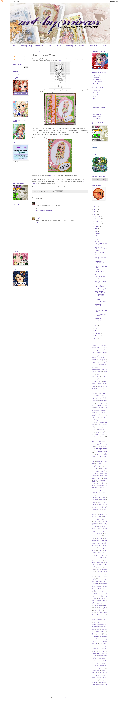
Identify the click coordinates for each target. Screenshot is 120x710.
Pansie (105, 571)
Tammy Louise (95, 653)
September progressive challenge (98, 617)
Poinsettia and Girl (100, 581)
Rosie (104, 600)
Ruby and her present (101, 603)
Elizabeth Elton (95, 459)
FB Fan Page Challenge (99, 470)
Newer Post (35, 249)
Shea (104, 619)
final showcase (103, 471)
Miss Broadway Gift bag (101, 302)
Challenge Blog (26, 46)
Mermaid (94, 547)
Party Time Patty (95, 574)
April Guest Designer (96, 362)
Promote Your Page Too (96, 151)
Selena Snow (94, 616)
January (97, 335)
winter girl (94, 680)
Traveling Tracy (103, 660)
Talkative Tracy (102, 651)
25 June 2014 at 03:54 (49, 203)
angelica (94, 359)
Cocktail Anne (95, 431)
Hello (99, 502)
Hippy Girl (103, 506)
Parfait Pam (102, 573)
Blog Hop (95, 398)
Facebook (39, 46)
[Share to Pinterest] (62, 191)
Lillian (96, 235)
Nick (94, 99)
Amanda (94, 354)
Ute (94, 103)
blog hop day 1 (103, 398)
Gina (93, 485)
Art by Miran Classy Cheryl (97, 366)
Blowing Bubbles (98, 402)
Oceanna (97, 569)
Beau (93, 390)
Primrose (104, 585)
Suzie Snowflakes (95, 646)
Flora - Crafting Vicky (100, 252)
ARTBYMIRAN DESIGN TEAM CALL (99, 262)
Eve (94, 461)
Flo (92, 473)
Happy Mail (103, 499)
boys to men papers (99, 407)
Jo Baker (95, 97)
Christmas (94, 429)
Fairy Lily (105, 463)
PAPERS (95, 573)
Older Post (85, 249)
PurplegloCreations (95, 590)
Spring (99, 633)
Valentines (101, 669)
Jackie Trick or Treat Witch (97, 516)
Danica (93, 441)
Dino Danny (97, 453)
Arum (104, 376)
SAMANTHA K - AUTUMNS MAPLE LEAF (101, 248)
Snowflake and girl (102, 624)
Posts (16, 56)
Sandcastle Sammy (96, 609)
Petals (101, 579)
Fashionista (96, 468)
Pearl (99, 578)
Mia (101, 550)
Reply (37, 212)
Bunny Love (102, 412)
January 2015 (96, 519)
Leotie (99, 528)
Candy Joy (94, 419)
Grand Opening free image (102, 495)
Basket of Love (101, 386)
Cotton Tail (104, 432)
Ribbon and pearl (96, 597)
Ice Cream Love (104, 507)
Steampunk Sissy (95, 639)
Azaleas (99, 383)
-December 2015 (95, 345)
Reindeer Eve (97, 593)
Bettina (102, 392)
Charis (97, 426)
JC (102, 519)
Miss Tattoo (99, 554)
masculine (104, 543)
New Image (99, 564)
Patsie (98, 576)
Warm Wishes (94, 672)
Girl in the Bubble (100, 485)
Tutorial (60, 46)
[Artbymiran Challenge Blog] (20, 200)
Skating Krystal (97, 622)
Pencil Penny (104, 578)
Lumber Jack (96, 542)
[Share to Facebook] (60, 191)
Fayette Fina (104, 468)
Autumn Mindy (97, 381)
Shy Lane (99, 621)
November (98, 219)
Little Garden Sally (97, 533)
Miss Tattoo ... (98, 320)
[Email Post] (53, 191)
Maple (93, 543)
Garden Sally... (98, 233)
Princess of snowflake (96, 586)
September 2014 (102, 616)
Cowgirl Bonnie (104, 434)
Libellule (97, 530)
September (98, 223)
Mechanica (104, 545)
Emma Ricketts (97, 92)
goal (96, 274)
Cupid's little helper (95, 438)
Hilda (97, 506)
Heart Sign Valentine (101, 501)
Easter (99, 456)
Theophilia (104, 657)
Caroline (93, 420)
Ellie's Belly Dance (103, 459)
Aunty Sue (38, 218)
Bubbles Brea (103, 410)
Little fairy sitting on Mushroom (99, 531)
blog (50, 176)
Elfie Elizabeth (101, 458)
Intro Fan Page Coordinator (97, 511)
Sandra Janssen (97, 83)
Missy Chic (94, 557)
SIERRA (105, 621)
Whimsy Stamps (100, 675)
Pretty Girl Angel (103, 583)
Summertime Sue (97, 641)
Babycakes (105, 383)
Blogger (67, 698)
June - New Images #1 (100, 289)
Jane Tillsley (96, 94)
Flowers (99, 478)
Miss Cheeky (101, 552)
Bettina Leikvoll (97, 79)
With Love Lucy (99, 686)
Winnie (104, 677)
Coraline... (97, 308)
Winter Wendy (103, 682)
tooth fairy (94, 658)
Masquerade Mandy (96, 545)
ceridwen (98, 424)
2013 (95, 339)
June (96, 231)
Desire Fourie (39, 203)
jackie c (101, 514)
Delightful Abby (98, 444)
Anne (99, 361)
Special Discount (100, 631)
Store (104, 46)
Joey (106, 519)
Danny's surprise (101, 441)
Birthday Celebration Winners (98, 395)
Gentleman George (101, 483)
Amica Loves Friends (102, 354)
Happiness (97, 255)
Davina (93, 443)
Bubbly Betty (94, 412)
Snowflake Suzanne (96, 626)
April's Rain (104, 362)
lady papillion (100, 524)
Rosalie (95, 598)
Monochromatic (103, 557)
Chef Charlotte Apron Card (100, 281)
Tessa (98, 657)
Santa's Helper (98, 611)
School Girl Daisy (100, 614)
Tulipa (105, 663)
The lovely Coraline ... (100, 276)
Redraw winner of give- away (101, 591)
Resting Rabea (102, 595)
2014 (95, 214)
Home (14, 46)
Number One (99, 568)
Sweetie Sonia (104, 650)
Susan (93, 645)
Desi (97, 446)
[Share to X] (59, 191)
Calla (93, 417)
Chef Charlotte (104, 426)
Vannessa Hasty (97, 118)
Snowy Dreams (95, 627)
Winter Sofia (95, 682)
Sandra (105, 609)
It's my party (102, 512)
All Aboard (105, 350)
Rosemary (99, 600)
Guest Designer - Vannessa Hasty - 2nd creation (101, 243)
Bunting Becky (96, 414)
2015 (95, 212)
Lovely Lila (99, 538)
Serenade (93, 619)
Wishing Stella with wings (97, 684)
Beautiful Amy (99, 390)
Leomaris (93, 528)
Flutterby (105, 478)
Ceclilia (95, 422)
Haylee (93, 500)
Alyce (104, 352)
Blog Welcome (95, 400)
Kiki (105, 523)
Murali (104, 559)
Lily (106, 530)
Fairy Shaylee (96, 465)
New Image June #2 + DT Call (100, 238)
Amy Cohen (99, 356)
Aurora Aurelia (97, 90)
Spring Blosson (101, 634)
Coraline (98, 432)
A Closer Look (95, 347)
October (97, 221)
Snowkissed (103, 626)
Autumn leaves (103, 379)
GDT (93, 482)
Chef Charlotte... (99, 279)
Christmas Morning (102, 429)
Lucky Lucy (104, 540)
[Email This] (55, 191)
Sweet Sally (96, 650)
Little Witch (99, 535)
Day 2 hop (98, 443)
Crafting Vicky (99, 436)
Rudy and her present (97, 605)
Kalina (101, 523)
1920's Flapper (103, 345)
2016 (95, 209)
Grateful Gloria (97, 497)
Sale (95, 607)
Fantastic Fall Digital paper (97, 466)
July (96, 228)
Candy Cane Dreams (101, 417)
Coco (102, 431)
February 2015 (95, 471)
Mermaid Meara (102, 547)
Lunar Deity (103, 542)
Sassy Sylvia (99, 612)
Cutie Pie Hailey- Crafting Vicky (99, 298)
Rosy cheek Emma (96, 602)
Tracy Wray (96, 101)
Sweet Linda (104, 648)
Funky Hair (102, 480)
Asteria (93, 378)
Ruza (105, 605)
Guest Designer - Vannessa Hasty (99, 285)
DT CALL (99, 454)
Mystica (93, 561)
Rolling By (104, 597)
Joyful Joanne (97, 521)
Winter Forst (103, 679)
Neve (100, 561)
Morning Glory (97, 559)
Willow (93, 677)
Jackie (94, 514)
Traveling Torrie (95, 660)
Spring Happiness (103, 636)
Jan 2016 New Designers (102, 518)
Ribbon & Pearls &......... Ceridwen (100, 304)
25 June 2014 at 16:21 (47, 218)
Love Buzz (98, 536)
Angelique (102, 359)
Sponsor (93, 633)
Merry (93, 548)
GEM (100, 482)
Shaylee (99, 619)
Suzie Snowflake (101, 645)
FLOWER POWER (99, 271)
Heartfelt (93, 502)
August (97, 226)
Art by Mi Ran (102, 364)
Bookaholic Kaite (96, 405)
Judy (103, 521)
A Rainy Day (101, 349)
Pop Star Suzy (95, 583)
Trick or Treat (100, 663)
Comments (17, 59)
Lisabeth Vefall (97, 114)
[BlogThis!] (57, 191)
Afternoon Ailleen (96, 350)
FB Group (50, 46)
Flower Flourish (103, 475)
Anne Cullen (96, 77)
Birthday (94, 393)
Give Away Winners (96, 489)
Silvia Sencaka (97, 116)
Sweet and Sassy (104, 646)
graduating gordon (96, 492)
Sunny (96, 643)
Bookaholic (103, 403)
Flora (59, 61)
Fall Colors (103, 465)
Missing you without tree (101, 555)
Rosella (93, 600)
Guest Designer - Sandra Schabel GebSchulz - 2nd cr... (101, 267)
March (97, 330)
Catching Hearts (104, 420)
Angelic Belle (102, 357)
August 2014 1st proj (101, 378)
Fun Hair (96, 480)
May (96, 326)
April (96, 328)
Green (104, 497)
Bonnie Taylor (97, 110)
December (98, 216)
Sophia (97, 629)
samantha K (102, 607)
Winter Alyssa (95, 679)
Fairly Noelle (100, 461)
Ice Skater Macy (97, 509)
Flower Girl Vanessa (98, 477)
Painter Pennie (99, 571)
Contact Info (93, 46)
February (97, 333)
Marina (98, 543)
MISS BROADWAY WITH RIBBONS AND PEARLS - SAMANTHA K (100, 293)
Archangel (95, 364)
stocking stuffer (104, 639)
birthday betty (102, 393)
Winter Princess (102, 680)
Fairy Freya (98, 463)
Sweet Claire (96, 648)
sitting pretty (98, 318)
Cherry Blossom (97, 427)
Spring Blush (95, 636)
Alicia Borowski (97, 75)
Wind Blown (98, 677)
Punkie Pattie (101, 588)
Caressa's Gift (102, 419)
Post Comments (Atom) (45, 252)
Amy (93, 355)
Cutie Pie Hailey (101, 439)
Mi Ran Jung (94, 147)
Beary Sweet (102, 388)
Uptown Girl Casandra (98, 667)
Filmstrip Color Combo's (75, 46)
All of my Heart (97, 352)
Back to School (97, 385)
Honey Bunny (95, 507)
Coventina (96, 434)
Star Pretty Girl (103, 638)
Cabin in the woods (101, 415)
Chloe (104, 427)
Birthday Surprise (103, 397)
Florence (101, 473)
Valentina (93, 668)
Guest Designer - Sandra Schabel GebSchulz (101, 311)
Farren (106, 466)
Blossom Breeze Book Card (100, 257)
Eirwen (104, 456)
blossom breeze (103, 400)
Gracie (106, 490)
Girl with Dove (103, 487)
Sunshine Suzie (103, 643)
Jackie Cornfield (97, 81)
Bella (97, 391)
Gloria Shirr (96, 112)
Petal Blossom (96, 579)
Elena (93, 458)
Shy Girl (93, 621)
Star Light (95, 638)
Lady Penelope (101, 526)
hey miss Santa (101, 504)
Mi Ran (98, 548)
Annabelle (94, 361)
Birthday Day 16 (95, 397)
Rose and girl (102, 598)
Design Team (101, 448)
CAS (98, 421)
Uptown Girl (103, 665)
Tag (95, 651)
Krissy (93, 525)
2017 (95, 207)
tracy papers (102, 658)
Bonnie (98, 403)
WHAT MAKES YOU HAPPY (100, 314)
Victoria (97, 323)
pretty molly (97, 585)
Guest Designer (95, 499)
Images (104, 509)
